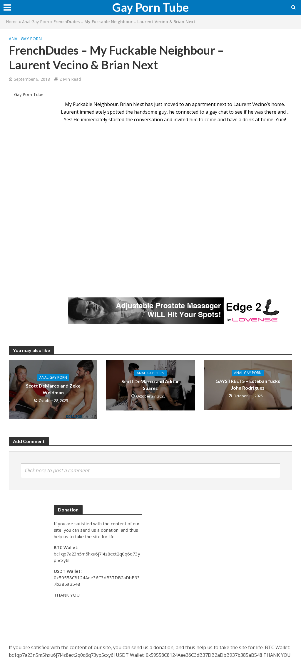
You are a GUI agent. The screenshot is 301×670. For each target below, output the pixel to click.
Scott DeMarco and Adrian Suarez (150, 384)
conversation (148, 119)
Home (12, 21)
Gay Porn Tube (150, 7)
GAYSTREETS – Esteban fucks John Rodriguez (247, 384)
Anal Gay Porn (35, 21)
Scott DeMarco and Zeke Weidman (53, 389)
